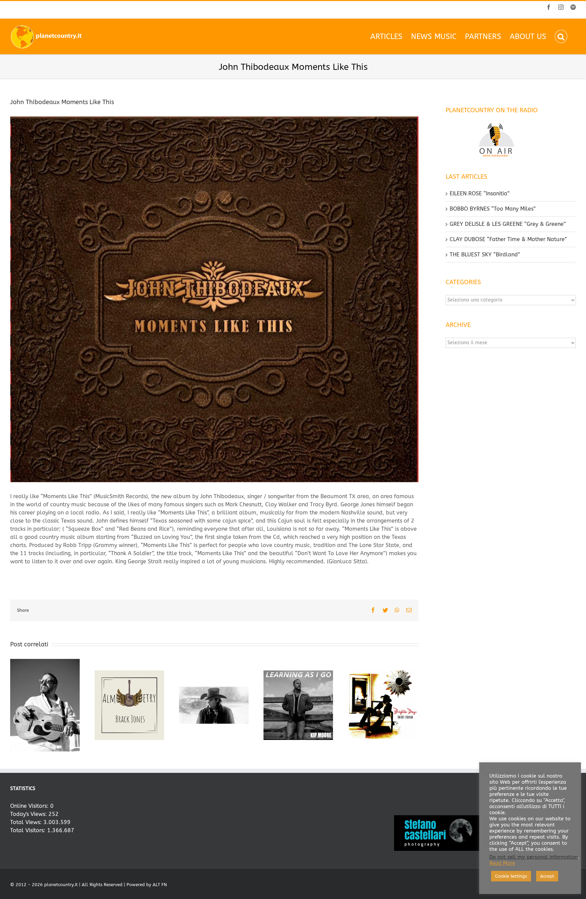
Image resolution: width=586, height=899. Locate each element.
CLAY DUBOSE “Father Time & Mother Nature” (508, 239)
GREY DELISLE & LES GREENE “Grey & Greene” (508, 224)
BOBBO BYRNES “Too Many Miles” (493, 209)
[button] (561, 36)
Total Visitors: (28, 830)
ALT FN (160, 884)
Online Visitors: (30, 806)
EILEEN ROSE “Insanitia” (480, 193)
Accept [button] (547, 876)
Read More (502, 863)
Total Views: (26, 822)
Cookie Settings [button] (511, 876)
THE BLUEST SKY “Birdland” (485, 254)
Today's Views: (29, 814)
